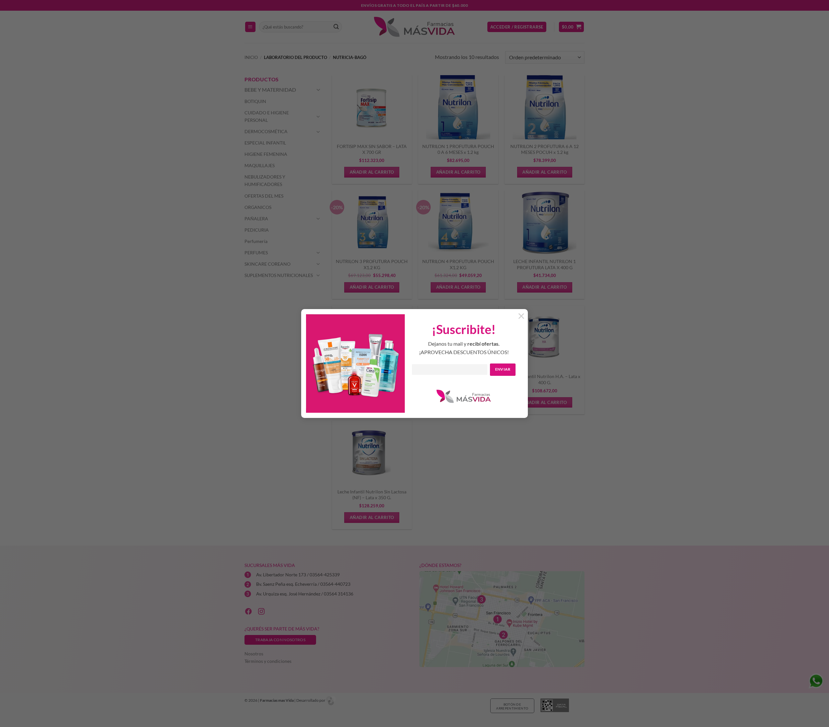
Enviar (503, 369)
